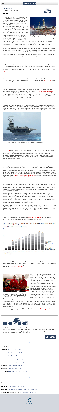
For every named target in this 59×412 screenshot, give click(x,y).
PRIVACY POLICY (38, 408)
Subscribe (50, 336)
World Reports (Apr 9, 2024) (11, 349)
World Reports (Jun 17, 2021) (12, 368)
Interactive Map (48, 80)
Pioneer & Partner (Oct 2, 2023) (12, 386)
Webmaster (32, 406)
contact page (46, 405)
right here (28, 176)
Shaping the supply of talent (34, 217)
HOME (18, 408)
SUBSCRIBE (32, 408)
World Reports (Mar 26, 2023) (12, 356)
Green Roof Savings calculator (44, 309)
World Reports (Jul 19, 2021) (11, 365)
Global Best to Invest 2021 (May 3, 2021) (14, 371)
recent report (7, 150)
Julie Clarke (30, 405)
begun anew (6, 71)
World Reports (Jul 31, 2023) (11, 353)
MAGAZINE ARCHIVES (24, 408)
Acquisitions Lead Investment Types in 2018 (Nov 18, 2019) (19, 389)
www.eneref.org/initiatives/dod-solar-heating (24, 175)
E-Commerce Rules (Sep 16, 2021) (12, 362)
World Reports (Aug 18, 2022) (12, 359)
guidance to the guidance (16, 266)
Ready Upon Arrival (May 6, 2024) (18, 392)
